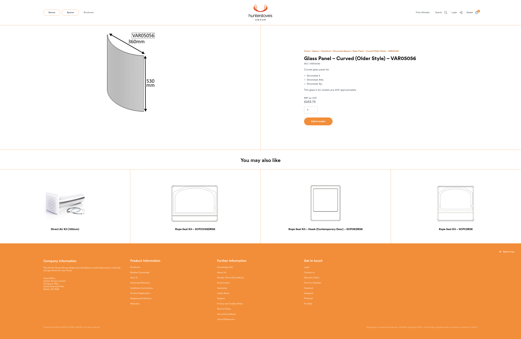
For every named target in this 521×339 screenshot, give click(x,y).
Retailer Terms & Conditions (230, 278)
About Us (221, 272)
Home (307, 51)
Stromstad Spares (341, 51)
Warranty (134, 304)
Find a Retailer (423, 12)
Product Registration (140, 293)
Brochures (89, 12)
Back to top (508, 252)
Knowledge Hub (225, 267)
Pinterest (308, 298)
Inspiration (222, 288)
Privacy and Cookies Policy (230, 304)
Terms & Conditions (226, 314)
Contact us (309, 272)
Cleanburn (326, 51)
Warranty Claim (311, 278)
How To (134, 278)
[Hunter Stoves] (260, 12)
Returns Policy (224, 309)
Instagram (309, 293)
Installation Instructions (141, 288)
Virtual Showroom (226, 319)
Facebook (308, 288)
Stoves (51, 12)
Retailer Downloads (139, 272)
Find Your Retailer (312, 283)
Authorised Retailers (140, 283)
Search (438, 12)
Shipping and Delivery (140, 298)
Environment (223, 283)
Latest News (223, 293)
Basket (472, 12)
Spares (70, 12)
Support (221, 298)
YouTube (308, 304)
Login (454, 12)
